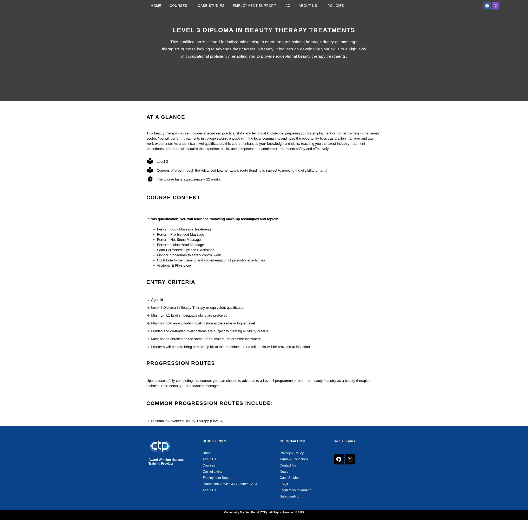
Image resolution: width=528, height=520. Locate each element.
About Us (308, 5)
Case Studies (211, 5)
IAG (287, 5)
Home (156, 5)
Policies (336, 5)
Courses (178, 5)
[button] (179, 6)
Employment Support (254, 5)
